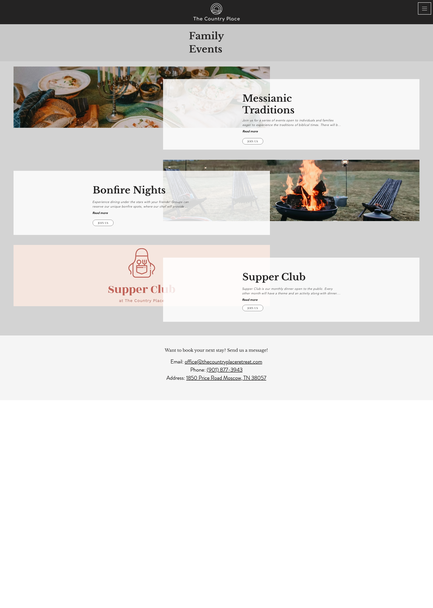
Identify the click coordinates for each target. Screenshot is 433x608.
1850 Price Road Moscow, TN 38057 (226, 378)
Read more (250, 131)
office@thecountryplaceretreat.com (223, 361)
